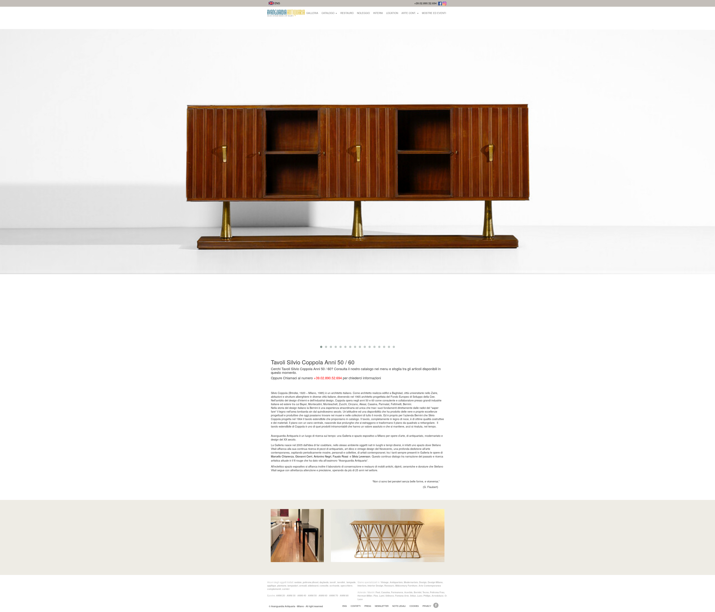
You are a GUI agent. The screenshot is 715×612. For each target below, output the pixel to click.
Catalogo (328, 13)
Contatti (356, 605)
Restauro (347, 13)
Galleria (312, 13)
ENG (277, 3)
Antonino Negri (322, 456)
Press (367, 605)
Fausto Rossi (340, 456)
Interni (378, 13)
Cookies (414, 605)
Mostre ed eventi (434, 13)
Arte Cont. (409, 13)
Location (392, 13)
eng (344, 605)
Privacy (426, 605)
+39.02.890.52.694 (425, 3)
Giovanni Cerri (303, 456)
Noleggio (363, 13)
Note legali (399, 605)
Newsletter (382, 605)
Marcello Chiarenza (282, 456)
